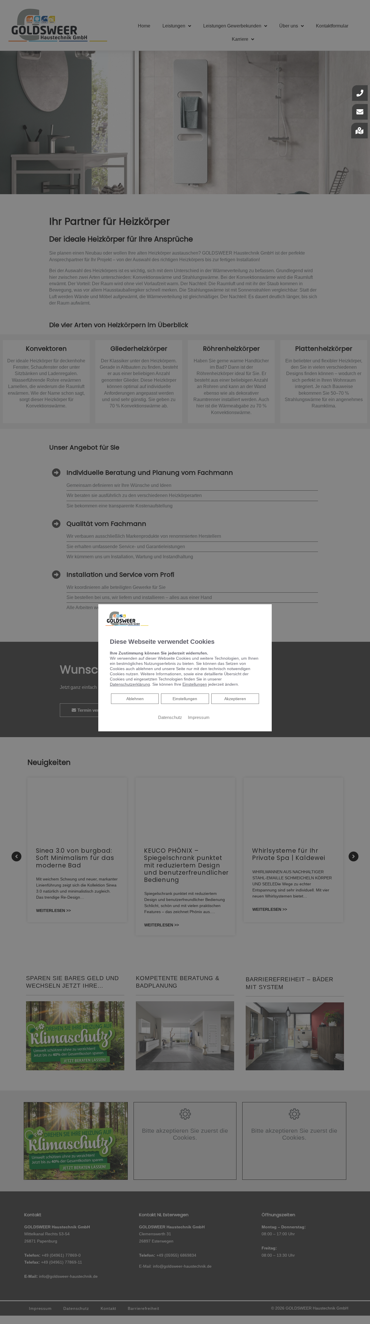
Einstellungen (185, 698)
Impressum (199, 717)
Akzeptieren (235, 698)
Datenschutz (170, 717)
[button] (359, 130)
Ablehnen (135, 698)
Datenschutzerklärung (130, 684)
